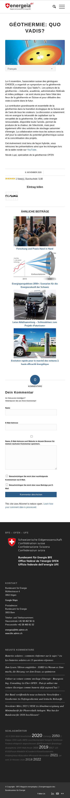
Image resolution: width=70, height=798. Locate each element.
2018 (29, 759)
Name (7, 408)
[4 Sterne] (12, 179)
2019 (43, 747)
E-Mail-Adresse (11, 423)
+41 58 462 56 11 (26, 621)
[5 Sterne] (14, 179)
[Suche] (52, 6)
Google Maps (11, 600)
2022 (37, 759)
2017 (51, 748)
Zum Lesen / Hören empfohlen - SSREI (24, 667)
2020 (37, 735)
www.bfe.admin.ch (13, 633)
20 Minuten (15, 760)
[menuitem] (52, 6)
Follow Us (41, 794)
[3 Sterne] (10, 179)
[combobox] (30, 68)
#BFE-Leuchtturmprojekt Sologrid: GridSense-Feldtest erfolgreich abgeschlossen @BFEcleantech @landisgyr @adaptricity (34, 744)
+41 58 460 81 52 (26, 624)
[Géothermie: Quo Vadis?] (35, 52)
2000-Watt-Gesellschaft (20, 736)
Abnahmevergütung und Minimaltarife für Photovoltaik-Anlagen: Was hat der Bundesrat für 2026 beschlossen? (34, 710)
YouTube (31, 149)
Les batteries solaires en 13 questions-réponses (29, 660)
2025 (35, 748)
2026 (22, 760)
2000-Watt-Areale (25, 748)
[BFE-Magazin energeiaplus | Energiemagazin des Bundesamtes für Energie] (29, 6)
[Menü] (60, 6)
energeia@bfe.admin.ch (16, 630)
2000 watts (17, 740)
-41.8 (7, 736)
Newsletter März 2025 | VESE (20, 706)
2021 (54, 755)
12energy (47, 736)
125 (56, 748)
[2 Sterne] (8, 179)
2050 (56, 736)
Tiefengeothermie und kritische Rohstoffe (41, 698)
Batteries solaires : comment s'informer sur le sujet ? (32, 655)
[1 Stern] (6, 179)
